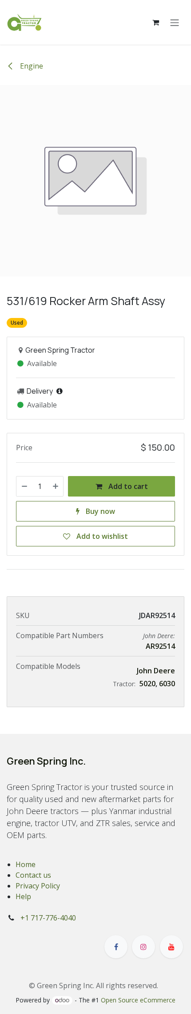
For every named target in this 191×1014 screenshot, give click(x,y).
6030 (167, 683)
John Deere (156, 671)
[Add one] (56, 486)
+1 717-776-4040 (48, 918)
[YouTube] (171, 946)
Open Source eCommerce (138, 1000)
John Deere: (159, 635)
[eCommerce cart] (155, 22)
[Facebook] (115, 946)
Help (23, 896)
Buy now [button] (99, 511)
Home (26, 864)
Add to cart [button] (127, 486)
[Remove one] (24, 486)
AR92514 (160, 646)
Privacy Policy (38, 886)
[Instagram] (143, 946)
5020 (147, 683)
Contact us (33, 875)
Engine (30, 66)
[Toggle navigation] (174, 22)
